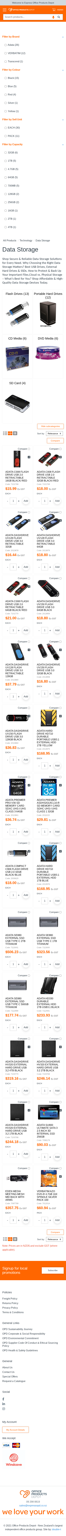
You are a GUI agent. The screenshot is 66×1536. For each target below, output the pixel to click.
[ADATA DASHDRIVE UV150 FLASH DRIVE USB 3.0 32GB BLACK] (49, 651)
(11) (13, 136)
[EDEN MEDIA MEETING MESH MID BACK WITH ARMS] (17, 1178)
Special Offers (10, 1376)
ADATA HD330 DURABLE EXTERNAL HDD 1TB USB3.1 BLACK (48, 1003)
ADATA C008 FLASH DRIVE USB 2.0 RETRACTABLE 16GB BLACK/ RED (17, 476)
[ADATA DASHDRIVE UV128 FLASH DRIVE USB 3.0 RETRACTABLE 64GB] (49, 522)
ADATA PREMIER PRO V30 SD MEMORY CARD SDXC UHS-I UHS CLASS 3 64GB (15, 806)
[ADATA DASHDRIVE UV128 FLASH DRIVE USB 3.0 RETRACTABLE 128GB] (17, 651)
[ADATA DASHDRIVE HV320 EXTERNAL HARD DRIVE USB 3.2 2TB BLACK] (49, 1049)
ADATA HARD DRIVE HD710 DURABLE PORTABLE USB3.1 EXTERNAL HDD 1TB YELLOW (48, 738)
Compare (22, 448)
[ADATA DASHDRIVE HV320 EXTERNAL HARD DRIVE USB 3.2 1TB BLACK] (17, 1112)
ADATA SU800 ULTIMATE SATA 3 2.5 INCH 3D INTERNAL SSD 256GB (47, 1131)
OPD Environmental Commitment (20, 1338)
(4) (12, 94)
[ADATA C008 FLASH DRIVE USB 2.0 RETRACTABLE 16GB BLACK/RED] (17, 459)
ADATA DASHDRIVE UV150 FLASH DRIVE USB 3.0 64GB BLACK (48, 605)
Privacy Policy (10, 1307)
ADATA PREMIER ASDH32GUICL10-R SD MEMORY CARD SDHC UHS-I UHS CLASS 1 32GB (48, 806)
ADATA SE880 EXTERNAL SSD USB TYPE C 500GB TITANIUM (17, 1003)
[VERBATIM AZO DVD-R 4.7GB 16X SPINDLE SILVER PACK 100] (49, 1178)
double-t (56, 1529)
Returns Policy (10, 1303)
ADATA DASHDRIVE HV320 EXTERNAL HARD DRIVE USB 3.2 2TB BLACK (48, 1066)
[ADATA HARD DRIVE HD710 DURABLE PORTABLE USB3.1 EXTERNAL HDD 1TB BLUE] (49, 853)
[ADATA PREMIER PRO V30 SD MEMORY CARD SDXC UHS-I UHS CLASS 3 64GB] (17, 787)
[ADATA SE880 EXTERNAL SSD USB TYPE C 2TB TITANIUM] (17, 922)
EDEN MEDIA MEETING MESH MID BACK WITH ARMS (14, 1195)
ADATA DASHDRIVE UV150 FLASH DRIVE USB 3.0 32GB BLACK (48, 669)
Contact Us (8, 1372)
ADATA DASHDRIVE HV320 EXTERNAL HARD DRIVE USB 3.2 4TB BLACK (17, 1066)
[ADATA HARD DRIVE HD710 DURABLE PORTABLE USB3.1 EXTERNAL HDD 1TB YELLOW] (49, 718)
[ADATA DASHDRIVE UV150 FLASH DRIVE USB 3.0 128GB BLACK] (17, 718)
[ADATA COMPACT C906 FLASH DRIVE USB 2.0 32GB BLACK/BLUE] (17, 853)
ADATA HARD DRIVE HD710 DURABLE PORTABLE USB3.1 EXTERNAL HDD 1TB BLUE (48, 873)
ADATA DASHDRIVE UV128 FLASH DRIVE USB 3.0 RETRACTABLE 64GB (48, 541)
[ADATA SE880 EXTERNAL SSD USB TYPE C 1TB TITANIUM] (49, 922)
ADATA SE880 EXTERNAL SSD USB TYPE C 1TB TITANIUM (47, 939)
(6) (13, 152)
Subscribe (53, 1270)
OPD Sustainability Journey (17, 1329)
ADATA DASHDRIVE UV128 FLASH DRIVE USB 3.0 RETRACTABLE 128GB (17, 670)
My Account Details (15, 1430)
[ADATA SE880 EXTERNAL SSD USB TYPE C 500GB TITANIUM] (17, 985)
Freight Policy (9, 1298)
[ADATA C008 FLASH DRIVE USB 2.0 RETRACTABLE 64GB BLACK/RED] (17, 588)
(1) (15, 61)
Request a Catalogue (13, 1381)
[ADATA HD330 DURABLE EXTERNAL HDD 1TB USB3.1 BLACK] (49, 985)
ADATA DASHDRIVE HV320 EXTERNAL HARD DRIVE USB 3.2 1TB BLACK (17, 1129)
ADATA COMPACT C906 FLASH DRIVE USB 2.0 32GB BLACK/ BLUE (16, 870)
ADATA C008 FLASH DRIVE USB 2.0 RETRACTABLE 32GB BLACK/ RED (48, 476)
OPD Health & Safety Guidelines (20, 1350)
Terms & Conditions (13, 1312)
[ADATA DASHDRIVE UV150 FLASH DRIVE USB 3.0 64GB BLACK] (49, 588)
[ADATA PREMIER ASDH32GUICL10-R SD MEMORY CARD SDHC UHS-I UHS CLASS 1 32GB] (49, 787)
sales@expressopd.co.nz (33, 1505)
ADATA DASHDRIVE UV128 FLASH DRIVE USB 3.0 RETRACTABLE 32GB (17, 541)
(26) (13, 45)
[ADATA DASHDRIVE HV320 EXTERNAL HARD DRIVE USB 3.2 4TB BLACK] (17, 1049)
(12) (16, 53)
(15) (13, 78)
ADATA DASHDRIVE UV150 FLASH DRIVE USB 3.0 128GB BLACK (17, 735)
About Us (7, 1367)
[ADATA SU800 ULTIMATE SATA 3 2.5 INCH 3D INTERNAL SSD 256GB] (49, 1112)
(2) (13, 194)
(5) (12, 86)
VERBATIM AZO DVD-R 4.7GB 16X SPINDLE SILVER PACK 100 (47, 1195)
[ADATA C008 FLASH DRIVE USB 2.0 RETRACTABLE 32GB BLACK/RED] (49, 459)
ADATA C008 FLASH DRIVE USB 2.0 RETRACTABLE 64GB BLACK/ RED (17, 605)
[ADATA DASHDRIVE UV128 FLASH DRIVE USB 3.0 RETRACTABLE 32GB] (17, 522)
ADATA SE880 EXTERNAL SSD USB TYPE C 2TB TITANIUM (15, 939)
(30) (14, 127)
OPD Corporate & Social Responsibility (23, 1333)
